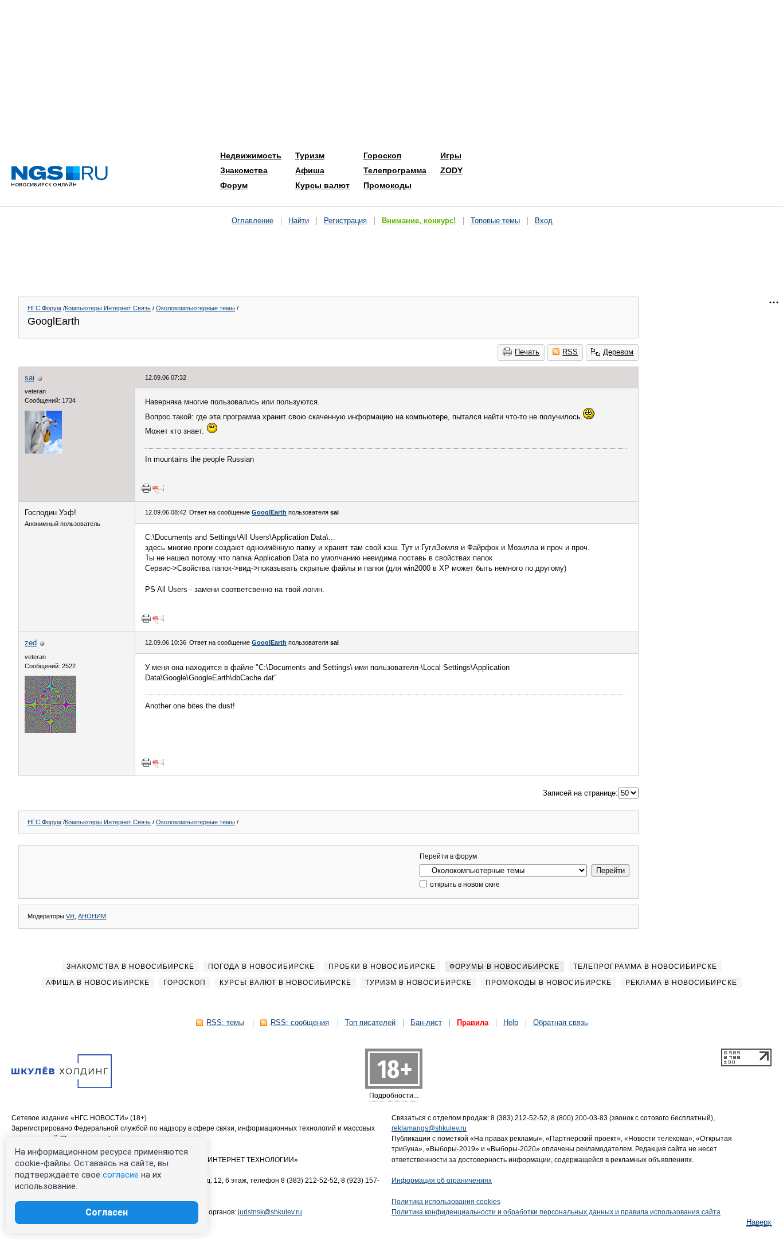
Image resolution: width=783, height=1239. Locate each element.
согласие (121, 1175)
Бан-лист (426, 1022)
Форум (234, 185)
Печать (527, 352)
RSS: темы (225, 1022)
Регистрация (345, 220)
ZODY (451, 170)
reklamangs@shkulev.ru (429, 1128)
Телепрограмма (394, 170)
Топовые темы (495, 220)
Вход (544, 220)
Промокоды (387, 185)
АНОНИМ (92, 916)
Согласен (106, 1212)
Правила (472, 1022)
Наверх (759, 1222)
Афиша (309, 170)
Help (510, 1022)
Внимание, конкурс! (419, 220)
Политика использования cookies (445, 1202)
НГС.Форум (44, 308)
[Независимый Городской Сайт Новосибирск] (59, 177)
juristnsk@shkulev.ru (270, 1212)
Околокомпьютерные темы (195, 308)
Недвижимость (250, 155)
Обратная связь (560, 1022)
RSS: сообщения (300, 1022)
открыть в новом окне (464, 884)
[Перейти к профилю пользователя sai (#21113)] (43, 451)
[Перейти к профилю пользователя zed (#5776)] (50, 730)
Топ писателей (370, 1022)
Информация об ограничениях (441, 1180)
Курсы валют (322, 185)
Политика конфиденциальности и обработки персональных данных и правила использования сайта (556, 1212)
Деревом (618, 352)
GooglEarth (269, 512)
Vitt (70, 916)
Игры (450, 155)
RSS (570, 352)
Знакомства (244, 170)
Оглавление (252, 220)
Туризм (309, 155)
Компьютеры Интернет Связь (108, 308)
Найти (298, 220)
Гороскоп (382, 155)
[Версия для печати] (146, 488)
